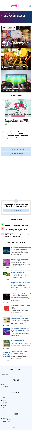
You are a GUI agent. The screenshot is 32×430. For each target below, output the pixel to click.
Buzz (4, 397)
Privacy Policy (6, 421)
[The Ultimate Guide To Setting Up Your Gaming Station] (16, 81)
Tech (4, 409)
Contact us (5, 418)
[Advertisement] (16, 179)
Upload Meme (17, 154)
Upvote (3, 100)
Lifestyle (5, 404)
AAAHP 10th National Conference (16, 225)
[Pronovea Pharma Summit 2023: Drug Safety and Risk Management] (18, 108)
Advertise (5, 387)
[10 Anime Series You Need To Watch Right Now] (16, 59)
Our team (5, 386)
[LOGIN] (30, 5)
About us (5, 384)
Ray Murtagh (8, 224)
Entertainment (6, 399)
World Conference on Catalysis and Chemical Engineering (17, 235)
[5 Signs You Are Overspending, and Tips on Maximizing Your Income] (16, 37)
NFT (4, 407)
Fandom (5, 402)
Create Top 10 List (17, 149)
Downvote (3, 105)
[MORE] (7, 127)
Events (15, 117)
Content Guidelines (8, 420)
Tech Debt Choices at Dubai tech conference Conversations (16, 230)
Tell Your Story (16, 210)
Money (4, 405)
